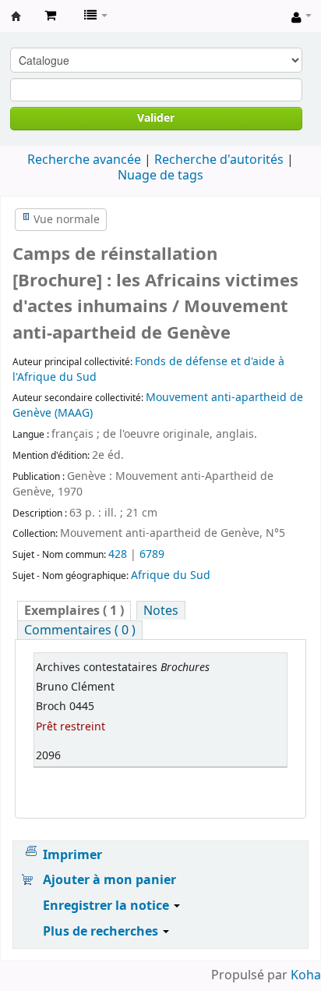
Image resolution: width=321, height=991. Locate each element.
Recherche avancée (84, 160)
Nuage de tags (160, 175)
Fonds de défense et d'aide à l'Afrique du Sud (148, 369)
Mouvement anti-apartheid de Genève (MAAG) (157, 405)
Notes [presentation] (160, 611)
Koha (306, 975)
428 (117, 554)
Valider (156, 118)
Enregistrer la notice (107, 906)
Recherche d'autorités (219, 160)
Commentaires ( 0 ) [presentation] (80, 630)
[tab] (74, 610)
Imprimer (72, 855)
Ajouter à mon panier (109, 880)
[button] (50, 15)
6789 (151, 554)
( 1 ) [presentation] (74, 611)
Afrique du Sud (170, 575)
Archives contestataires (16, 16)
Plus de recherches (102, 931)
